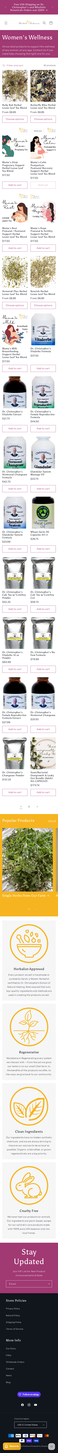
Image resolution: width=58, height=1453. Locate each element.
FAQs (8, 1355)
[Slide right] (35, 909)
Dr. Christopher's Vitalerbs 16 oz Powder (12, 655)
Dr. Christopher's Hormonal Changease (42, 714)
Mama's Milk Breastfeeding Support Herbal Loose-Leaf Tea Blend (14, 353)
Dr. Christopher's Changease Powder (13, 774)
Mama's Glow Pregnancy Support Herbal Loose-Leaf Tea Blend (13, 166)
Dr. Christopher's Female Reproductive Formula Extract (14, 715)
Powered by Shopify (39, 1446)
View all (52, 820)
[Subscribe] (48, 1283)
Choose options (15, 119)
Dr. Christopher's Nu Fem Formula (42, 653)
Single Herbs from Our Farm (24, 896)
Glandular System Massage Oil (40, 473)
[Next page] (37, 806)
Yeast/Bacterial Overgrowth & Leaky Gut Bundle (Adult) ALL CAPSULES (42, 776)
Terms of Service (14, 1329)
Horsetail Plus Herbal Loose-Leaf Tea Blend (14, 293)
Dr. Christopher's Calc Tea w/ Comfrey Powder (14, 595)
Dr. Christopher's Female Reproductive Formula (42, 414)
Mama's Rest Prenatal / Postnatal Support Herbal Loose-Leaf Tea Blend (14, 232)
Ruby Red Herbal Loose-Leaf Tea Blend (14, 106)
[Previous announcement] (5, 7)
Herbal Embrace (24, 1446)
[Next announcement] (52, 7)
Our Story (11, 1348)
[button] (6, 23)
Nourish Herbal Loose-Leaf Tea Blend (42, 293)
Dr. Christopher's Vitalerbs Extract (12, 413)
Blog (8, 1382)
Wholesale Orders (15, 1362)
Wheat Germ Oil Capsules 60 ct (39, 533)
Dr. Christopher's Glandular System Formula (12, 534)
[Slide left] (22, 909)
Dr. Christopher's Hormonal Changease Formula (14, 474)
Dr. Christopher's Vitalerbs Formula (40, 350)
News (9, 1375)
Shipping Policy (13, 1322)
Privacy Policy (13, 1308)
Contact (10, 1368)
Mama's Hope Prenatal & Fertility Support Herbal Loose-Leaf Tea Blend (42, 232)
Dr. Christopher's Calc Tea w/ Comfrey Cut (42, 595)
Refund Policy (13, 1315)
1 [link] (21, 806)
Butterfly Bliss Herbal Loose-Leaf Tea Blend (43, 106)
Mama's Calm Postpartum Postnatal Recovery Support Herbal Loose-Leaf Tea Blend (42, 168)
